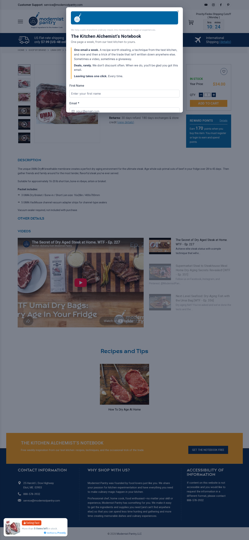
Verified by (56, 532)
